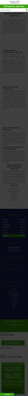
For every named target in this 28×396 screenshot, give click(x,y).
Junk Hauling (14, 297)
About (14, 288)
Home (14, 286)
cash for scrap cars (20, 132)
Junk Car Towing (14, 295)
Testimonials (14, 300)
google (14, 274)
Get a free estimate (6, 10)
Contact (14, 304)
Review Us (8, 394)
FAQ (14, 309)
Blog (14, 306)
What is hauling (8, 58)
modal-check (3, 333)
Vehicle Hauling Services (14, 293)
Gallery (14, 302)
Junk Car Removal (14, 291)
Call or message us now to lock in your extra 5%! (13, 390)
